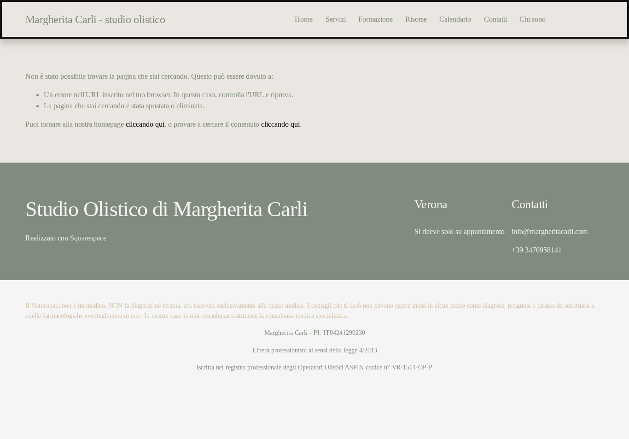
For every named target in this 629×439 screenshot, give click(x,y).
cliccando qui (145, 124)
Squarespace (88, 238)
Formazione (375, 19)
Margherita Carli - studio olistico (95, 19)
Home (304, 19)
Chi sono (532, 19)
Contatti (495, 19)
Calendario (455, 19)
